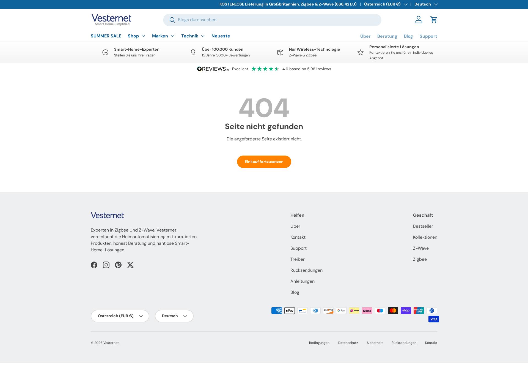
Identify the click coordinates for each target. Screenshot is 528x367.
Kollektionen (425, 237)
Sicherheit (375, 343)
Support (428, 36)
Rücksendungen (306, 270)
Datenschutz (348, 343)
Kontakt (298, 237)
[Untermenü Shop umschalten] (143, 35)
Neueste (220, 36)
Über (365, 36)
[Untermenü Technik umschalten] (202, 35)
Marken (160, 36)
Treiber (297, 259)
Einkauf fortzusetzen (264, 161)
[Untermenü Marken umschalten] (172, 35)
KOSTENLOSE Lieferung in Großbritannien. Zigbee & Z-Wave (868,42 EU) (288, 4)
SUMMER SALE (106, 36)
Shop (133, 36)
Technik (189, 36)
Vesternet (111, 343)
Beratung (387, 36)
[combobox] (272, 19)
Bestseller (423, 226)
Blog (408, 36)
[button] (434, 19)
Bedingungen (319, 343)
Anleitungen (302, 281)
